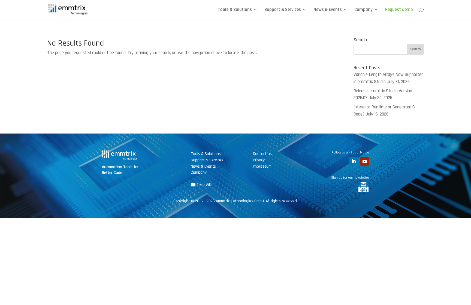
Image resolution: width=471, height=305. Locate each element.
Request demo (399, 10)
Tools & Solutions (235, 10)
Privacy (259, 160)
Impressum (262, 166)
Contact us (262, 153)
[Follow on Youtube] (364, 161)
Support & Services (282, 10)
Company (363, 10)
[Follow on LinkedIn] (353, 161)
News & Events (327, 10)
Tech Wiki (203, 185)
